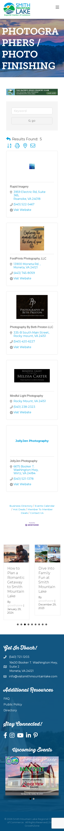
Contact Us (36, 512)
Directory (10, 710)
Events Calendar (45, 505)
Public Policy (13, 704)
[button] (8, 139)
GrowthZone (32, 825)
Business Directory (20, 505)
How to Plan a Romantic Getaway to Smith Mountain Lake (16, 582)
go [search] (33, 120)
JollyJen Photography (23, 460)
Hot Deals (19, 509)
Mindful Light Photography (26, 395)
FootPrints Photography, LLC (28, 258)
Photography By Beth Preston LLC (31, 327)
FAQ (7, 698)
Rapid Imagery (19, 186)
